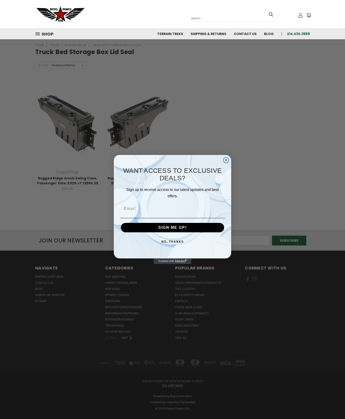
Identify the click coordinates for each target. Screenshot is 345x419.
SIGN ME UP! (172, 227)
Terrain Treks (170, 34)
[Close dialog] (226, 160)
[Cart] (308, 15)
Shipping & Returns (208, 34)
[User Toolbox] (300, 15)
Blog (269, 34)
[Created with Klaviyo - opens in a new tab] (172, 261)
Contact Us (245, 34)
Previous (332, 404)
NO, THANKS (172, 241)
